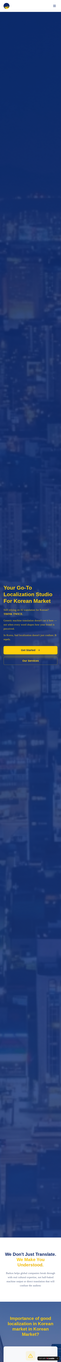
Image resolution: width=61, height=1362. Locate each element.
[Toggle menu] (54, 6)
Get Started (28, 650)
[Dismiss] (57, 1358)
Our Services (30, 660)
